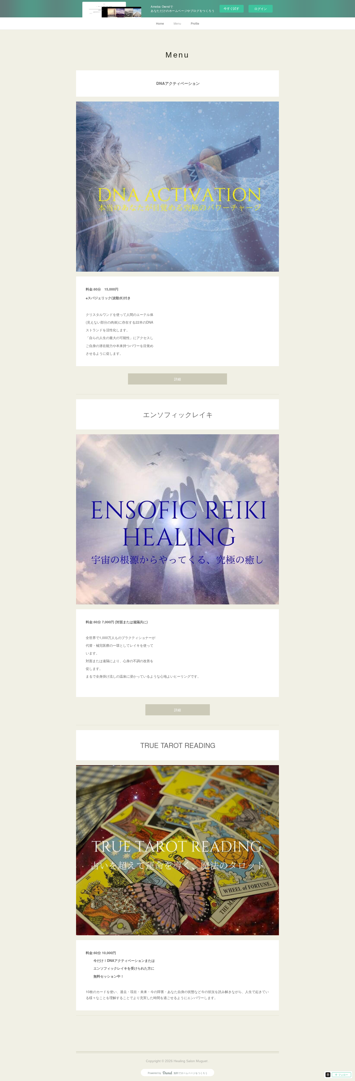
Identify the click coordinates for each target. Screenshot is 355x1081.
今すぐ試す (231, 8)
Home (160, 23)
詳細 (177, 379)
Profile (195, 23)
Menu (177, 23)
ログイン (260, 8)
